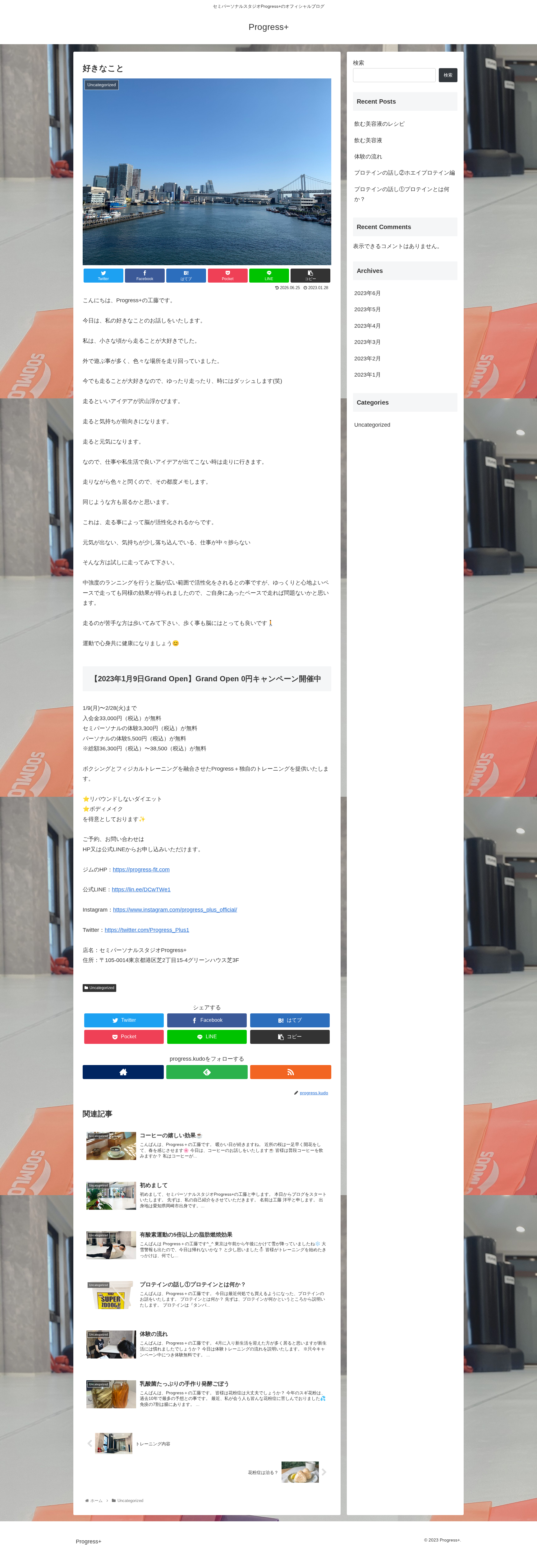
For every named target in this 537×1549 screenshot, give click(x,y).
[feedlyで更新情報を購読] (206, 1072)
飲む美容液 (368, 140)
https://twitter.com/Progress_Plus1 (147, 930)
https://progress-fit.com (141, 869)
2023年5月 (367, 309)
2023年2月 (367, 358)
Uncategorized (102, 988)
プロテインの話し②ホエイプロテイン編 (404, 173)
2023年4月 (367, 325)
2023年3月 (367, 342)
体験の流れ (368, 156)
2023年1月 (367, 375)
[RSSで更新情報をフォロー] (290, 1072)
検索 (358, 63)
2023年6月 (367, 293)
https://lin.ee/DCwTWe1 (141, 889)
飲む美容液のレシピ (379, 124)
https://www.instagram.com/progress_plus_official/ (175, 910)
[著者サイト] (123, 1072)
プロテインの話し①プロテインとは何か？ (401, 194)
